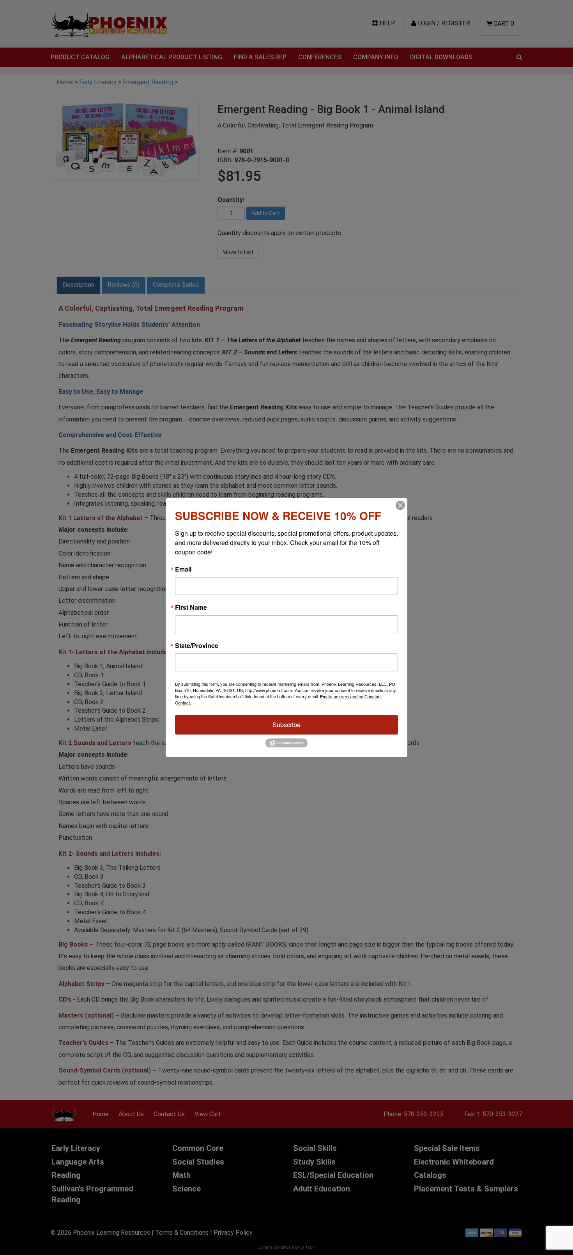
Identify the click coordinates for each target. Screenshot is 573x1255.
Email (183, 569)
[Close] (400, 505)
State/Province (196, 646)
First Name (191, 607)
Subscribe (286, 724)
